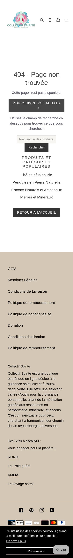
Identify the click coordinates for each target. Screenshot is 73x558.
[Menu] (66, 19)
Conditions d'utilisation (26, 337)
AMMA (13, 475)
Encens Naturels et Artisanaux (36, 190)
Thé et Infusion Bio (36, 175)
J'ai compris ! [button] (36, 551)
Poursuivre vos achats (36, 103)
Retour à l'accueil (36, 212)
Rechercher (36, 147)
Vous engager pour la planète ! (31, 448)
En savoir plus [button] (16, 541)
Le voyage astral (20, 484)
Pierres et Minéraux (36, 197)
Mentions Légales (23, 280)
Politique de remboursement (31, 303)
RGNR (13, 457)
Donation (15, 325)
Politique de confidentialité (29, 314)
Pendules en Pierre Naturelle (36, 182)
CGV (12, 269)
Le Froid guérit (19, 466)
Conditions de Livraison (27, 291)
